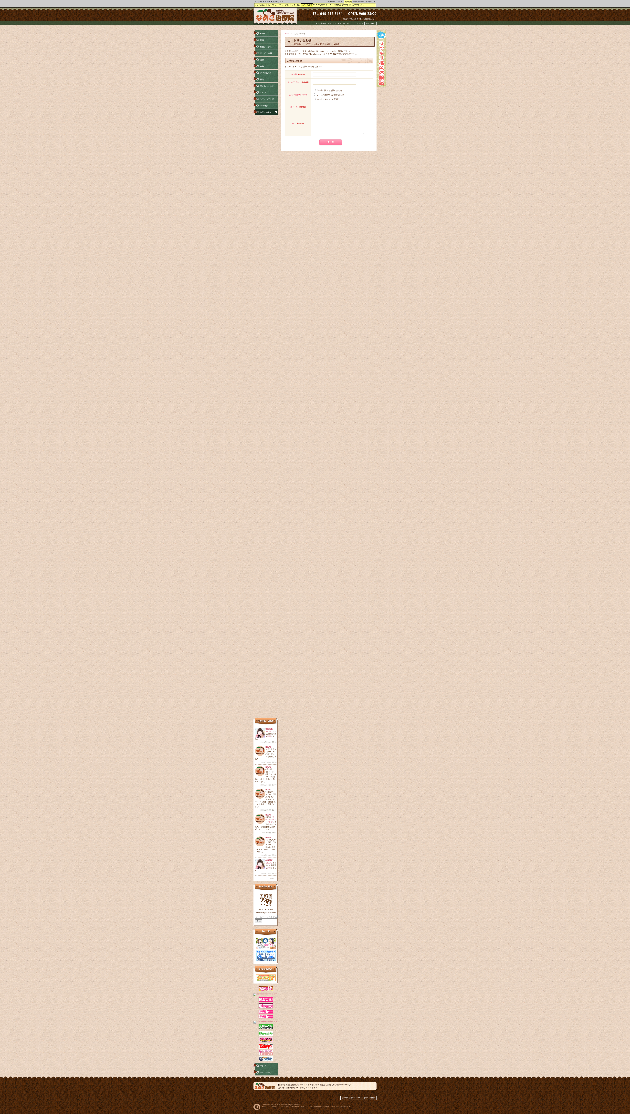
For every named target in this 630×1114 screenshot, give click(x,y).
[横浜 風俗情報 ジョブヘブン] (266, 1061)
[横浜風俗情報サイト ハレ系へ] (256, 1110)
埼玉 (268, 1)
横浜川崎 (258, 1)
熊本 (281, 1)
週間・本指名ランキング (270, 819)
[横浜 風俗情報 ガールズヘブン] (266, 1054)
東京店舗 (364, 1)
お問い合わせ (370, 23)
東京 (264, 1)
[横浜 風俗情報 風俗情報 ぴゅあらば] (265, 1021)
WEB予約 (264, 106)
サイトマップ (266, 1072)
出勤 (262, 60)
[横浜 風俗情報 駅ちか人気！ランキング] (266, 1029)
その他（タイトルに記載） (328, 99)
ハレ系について (349, 23)
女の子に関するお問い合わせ (329, 90)
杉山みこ (269, 731)
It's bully (316, 5)
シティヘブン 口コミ (264, 100)
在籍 (262, 66)
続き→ (273, 878)
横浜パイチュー (272, 5)
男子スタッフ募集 (334, 23)
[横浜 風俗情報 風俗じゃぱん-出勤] (266, 1013)
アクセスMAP (266, 73)
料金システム (266, 47)
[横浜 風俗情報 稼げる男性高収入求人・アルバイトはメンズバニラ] (265, 993)
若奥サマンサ (325, 5)
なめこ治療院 (307, 5)
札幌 (273, 1)
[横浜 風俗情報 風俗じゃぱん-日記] (266, 1018)
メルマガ (360, 23)
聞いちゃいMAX (267, 86)
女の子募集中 (321, 23)
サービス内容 (266, 53)
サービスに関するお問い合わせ (330, 95)
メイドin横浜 (260, 5)
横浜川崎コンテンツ (335, 1)
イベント (264, 92)
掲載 (269, 868)
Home (287, 34)
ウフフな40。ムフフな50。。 (353, 5)
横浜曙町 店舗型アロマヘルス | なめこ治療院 (358, 1098)
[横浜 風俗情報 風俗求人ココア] (266, 1041)
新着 (262, 40)
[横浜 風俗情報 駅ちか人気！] (266, 1035)
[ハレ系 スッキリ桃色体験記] (381, 86)
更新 (269, 736)
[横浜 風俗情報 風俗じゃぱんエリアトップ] (266, 1001)
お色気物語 (336, 5)
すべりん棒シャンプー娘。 (290, 5)
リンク (263, 1066)
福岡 (277, 1)
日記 (262, 79)
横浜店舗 (348, 2)
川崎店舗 (356, 1)
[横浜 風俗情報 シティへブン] (266, 1048)
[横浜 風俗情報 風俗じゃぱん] (266, 1008)
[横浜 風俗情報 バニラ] (266, 990)
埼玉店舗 (371, 1)
